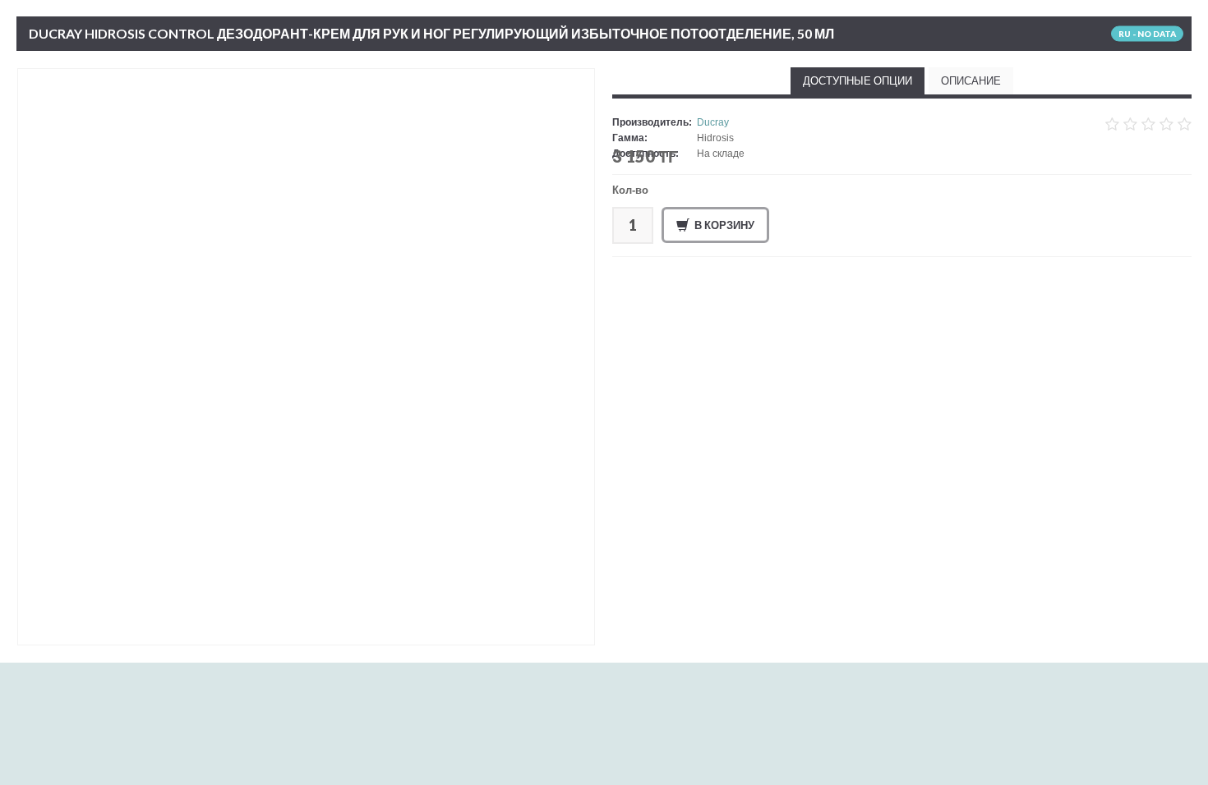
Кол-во (630, 190)
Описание (971, 80)
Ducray (713, 122)
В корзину (724, 225)
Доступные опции (857, 80)
